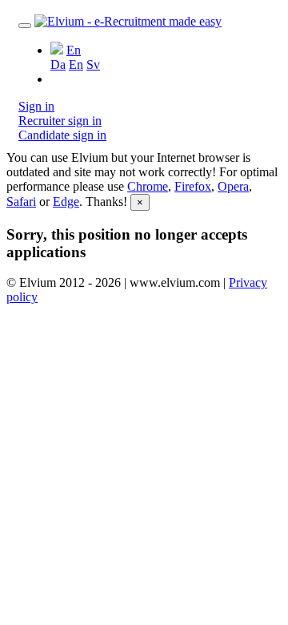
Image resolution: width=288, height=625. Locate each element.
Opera (233, 186)
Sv (93, 64)
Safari (21, 201)
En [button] (73, 50)
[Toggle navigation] (24, 25)
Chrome (147, 186)
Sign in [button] (36, 106)
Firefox (192, 186)
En (76, 64)
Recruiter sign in (60, 120)
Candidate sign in (62, 135)
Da (58, 64)
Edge (66, 201)
